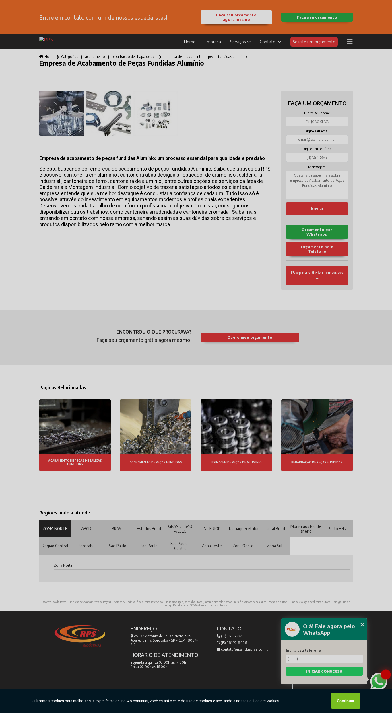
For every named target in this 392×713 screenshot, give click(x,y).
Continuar (345, 701)
